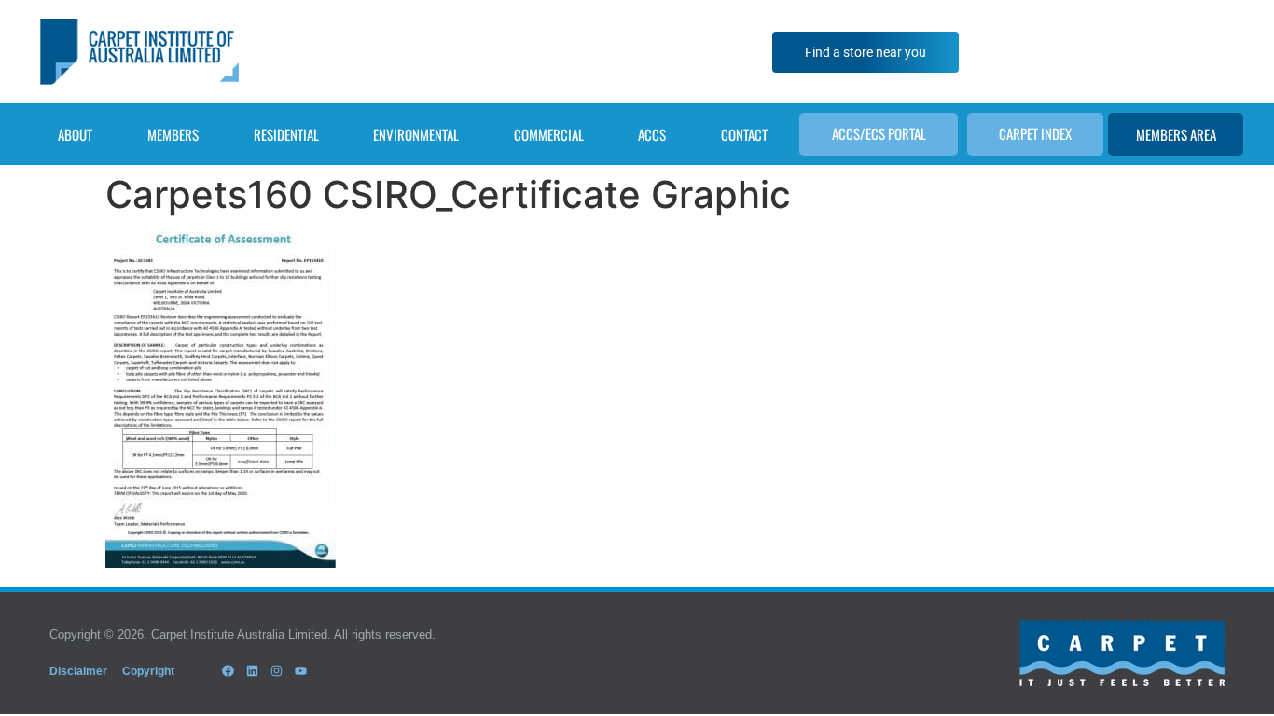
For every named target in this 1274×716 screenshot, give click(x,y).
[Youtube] (301, 671)
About (75, 134)
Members (173, 134)
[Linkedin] (251, 671)
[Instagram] (276, 671)
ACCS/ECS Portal (879, 133)
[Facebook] (227, 671)
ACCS (652, 134)
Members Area (1176, 134)
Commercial (549, 134)
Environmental (416, 134)
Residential (286, 134)
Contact (744, 134)
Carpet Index (1035, 133)
